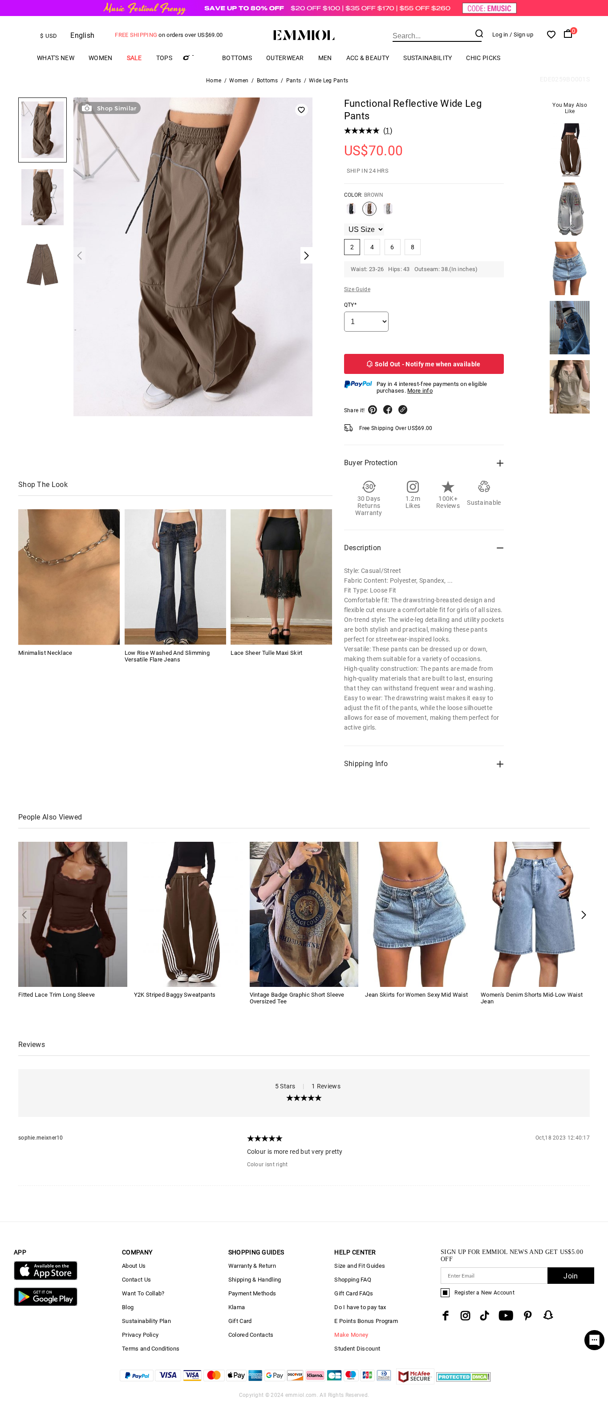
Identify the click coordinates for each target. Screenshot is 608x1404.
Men (325, 57)
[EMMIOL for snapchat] (548, 1315)
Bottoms (237, 57)
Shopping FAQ (352, 1279)
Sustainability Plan (146, 1321)
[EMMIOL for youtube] (506, 1316)
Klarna (236, 1307)
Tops (164, 57)
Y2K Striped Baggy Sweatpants (174, 994)
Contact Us (136, 1279)
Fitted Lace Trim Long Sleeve (56, 994)
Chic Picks (483, 57)
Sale (134, 57)
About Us (134, 1265)
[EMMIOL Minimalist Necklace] (69, 577)
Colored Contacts (251, 1334)
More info (420, 390)
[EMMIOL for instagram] (465, 1316)
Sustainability (427, 57)
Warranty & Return (252, 1265)
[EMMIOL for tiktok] (484, 1316)
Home (213, 80)
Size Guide (357, 289)
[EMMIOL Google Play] (45, 1304)
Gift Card (240, 1321)
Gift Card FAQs (353, 1293)
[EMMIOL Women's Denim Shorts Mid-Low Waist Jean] (535, 913)
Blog (128, 1307)
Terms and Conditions (150, 1348)
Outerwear (285, 57)
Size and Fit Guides (359, 1265)
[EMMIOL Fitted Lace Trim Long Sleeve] (72, 913)
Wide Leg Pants (328, 80)
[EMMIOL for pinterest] (528, 1316)
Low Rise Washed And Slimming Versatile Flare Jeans (167, 655)
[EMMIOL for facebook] (445, 1316)
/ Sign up (521, 34)
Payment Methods (252, 1293)
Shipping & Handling (254, 1279)
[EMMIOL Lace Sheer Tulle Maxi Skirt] (281, 577)
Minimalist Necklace (45, 652)
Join (570, 1276)
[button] (584, 915)
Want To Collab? (143, 1293)
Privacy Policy (140, 1334)
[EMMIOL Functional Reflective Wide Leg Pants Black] (351, 212)
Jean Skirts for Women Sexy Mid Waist (416, 994)
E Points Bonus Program (366, 1321)
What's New (55, 57)
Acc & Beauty (367, 57)
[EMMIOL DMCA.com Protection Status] (463, 1382)
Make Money (351, 1334)
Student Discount (357, 1348)
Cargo (197, 57)
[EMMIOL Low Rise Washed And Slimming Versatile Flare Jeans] (175, 577)
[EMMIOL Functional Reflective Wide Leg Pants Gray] (388, 212)
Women (101, 57)
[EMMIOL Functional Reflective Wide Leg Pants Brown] (369, 212)
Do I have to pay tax (360, 1307)
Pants (293, 80)
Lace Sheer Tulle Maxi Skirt (266, 652)
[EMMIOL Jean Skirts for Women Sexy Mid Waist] (419, 913)
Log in (500, 34)
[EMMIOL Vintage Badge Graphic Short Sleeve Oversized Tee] (304, 913)
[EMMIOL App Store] (45, 1278)
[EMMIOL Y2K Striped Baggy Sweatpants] (188, 913)
